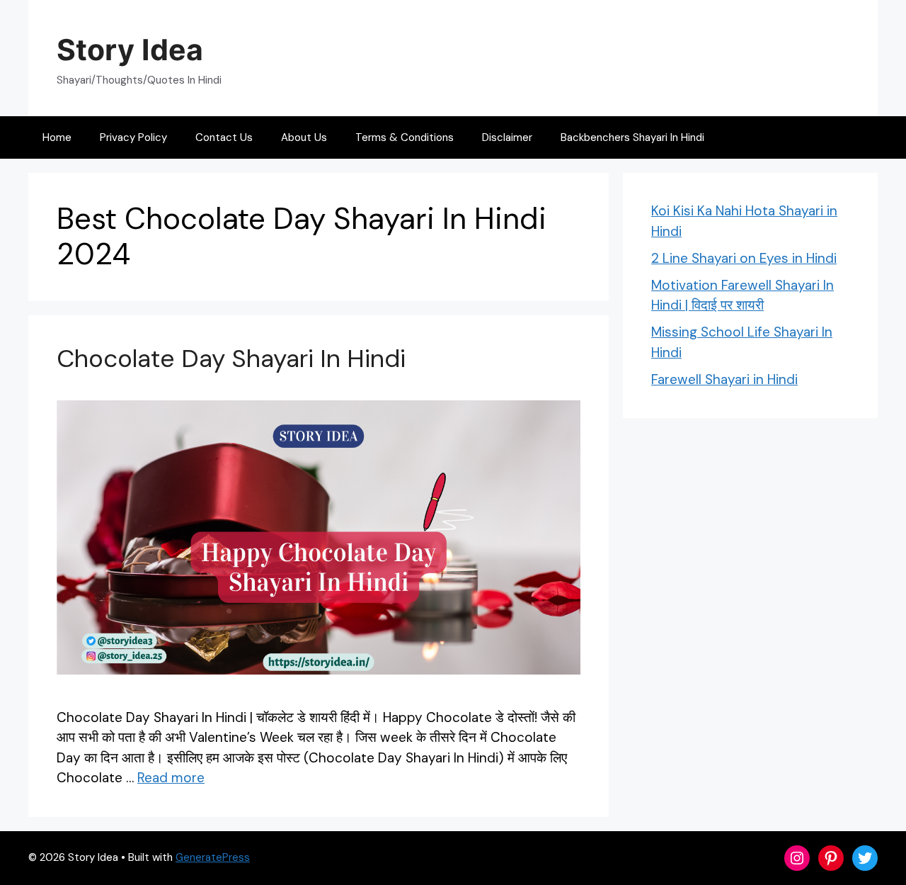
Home (56, 137)
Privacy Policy (133, 137)
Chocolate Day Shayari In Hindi (231, 358)
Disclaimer (507, 137)
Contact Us (224, 137)
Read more (171, 778)
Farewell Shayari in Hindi (724, 379)
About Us (304, 137)
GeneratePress (213, 857)
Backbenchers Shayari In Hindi (632, 137)
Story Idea (130, 49)
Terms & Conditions (404, 137)
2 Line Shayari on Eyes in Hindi (744, 258)
